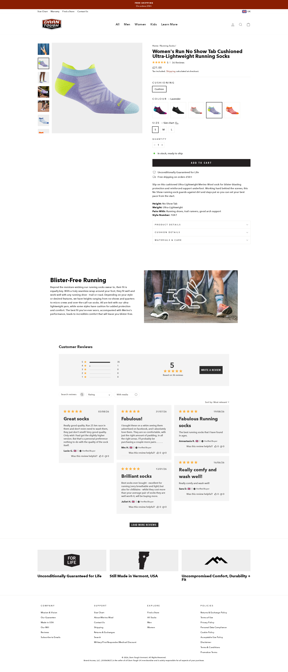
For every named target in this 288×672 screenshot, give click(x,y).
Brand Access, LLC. (92, 660)
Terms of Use (207, 617)
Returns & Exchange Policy (214, 612)
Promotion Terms (209, 652)
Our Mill (45, 627)
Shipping (171, 71)
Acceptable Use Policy (212, 637)
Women (140, 24)
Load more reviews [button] (143, 524)
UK (249, 11)
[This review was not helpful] (106, 456)
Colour (166, 98)
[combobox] (99, 394)
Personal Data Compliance (214, 627)
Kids (153, 24)
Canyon (232, 110)
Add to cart (201, 162)
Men (127, 24)
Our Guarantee (48, 617)
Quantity (159, 139)
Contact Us (82, 11)
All (117, 24)
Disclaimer (206, 642)
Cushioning (163, 82)
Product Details (168, 225)
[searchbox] (69, 394)
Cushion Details (167, 232)
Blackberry (160, 110)
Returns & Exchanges (104, 632)
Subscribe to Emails (50, 637)
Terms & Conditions (210, 647)
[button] (101, 362)
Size (163, 122)
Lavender (214, 110)
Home (155, 45)
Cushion (159, 89)
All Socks (151, 617)
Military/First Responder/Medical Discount (115, 642)
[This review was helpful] (100, 456)
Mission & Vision (49, 612)
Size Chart (43, 11)
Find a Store (68, 11)
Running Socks (167, 45)
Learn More (169, 24)
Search (97, 637)
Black (178, 110)
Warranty (55, 11)
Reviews (45, 632)
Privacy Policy (207, 622)
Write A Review (211, 369)
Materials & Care (168, 240)
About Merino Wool (104, 617)
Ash (196, 110)
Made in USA (47, 622)
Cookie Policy (207, 632)
